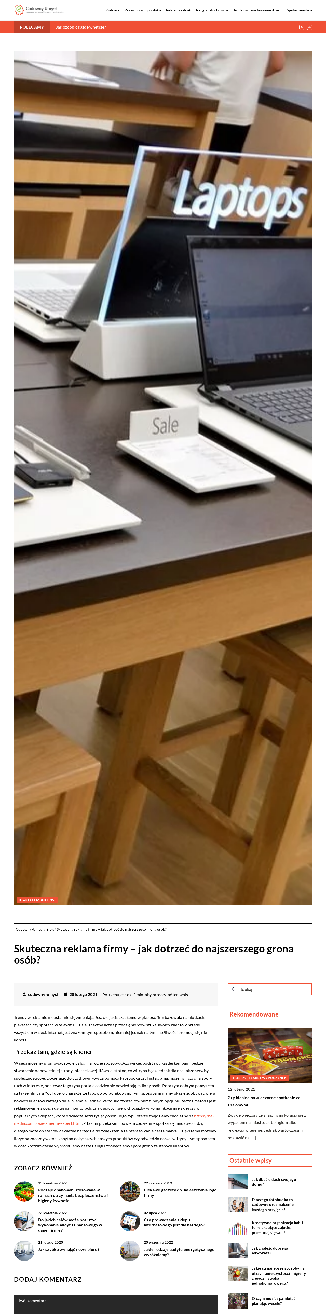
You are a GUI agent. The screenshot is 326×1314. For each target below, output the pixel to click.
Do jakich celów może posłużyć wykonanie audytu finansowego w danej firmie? (70, 1225)
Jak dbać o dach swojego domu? (274, 1181)
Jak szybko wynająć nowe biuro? (68, 1249)
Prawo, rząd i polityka (143, 10)
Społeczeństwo (299, 10)
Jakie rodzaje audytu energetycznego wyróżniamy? (179, 1252)
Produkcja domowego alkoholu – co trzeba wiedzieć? (103, 26)
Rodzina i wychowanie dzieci (258, 10)
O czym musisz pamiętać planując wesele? (274, 1301)
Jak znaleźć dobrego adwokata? (270, 1250)
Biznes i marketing (37, 899)
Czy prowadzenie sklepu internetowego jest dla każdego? (174, 1222)
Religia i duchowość (212, 10)
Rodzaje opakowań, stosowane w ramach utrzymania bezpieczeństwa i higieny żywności (73, 1195)
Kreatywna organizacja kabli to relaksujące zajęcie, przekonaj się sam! (277, 1227)
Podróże (112, 10)
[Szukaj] (234, 989)
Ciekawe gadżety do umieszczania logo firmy (180, 1192)
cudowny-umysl (43, 994)
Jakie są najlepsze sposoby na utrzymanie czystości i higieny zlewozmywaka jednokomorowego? (279, 1275)
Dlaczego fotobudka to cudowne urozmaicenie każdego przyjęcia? (273, 1204)
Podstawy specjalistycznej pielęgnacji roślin (269, 1097)
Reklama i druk (178, 10)
